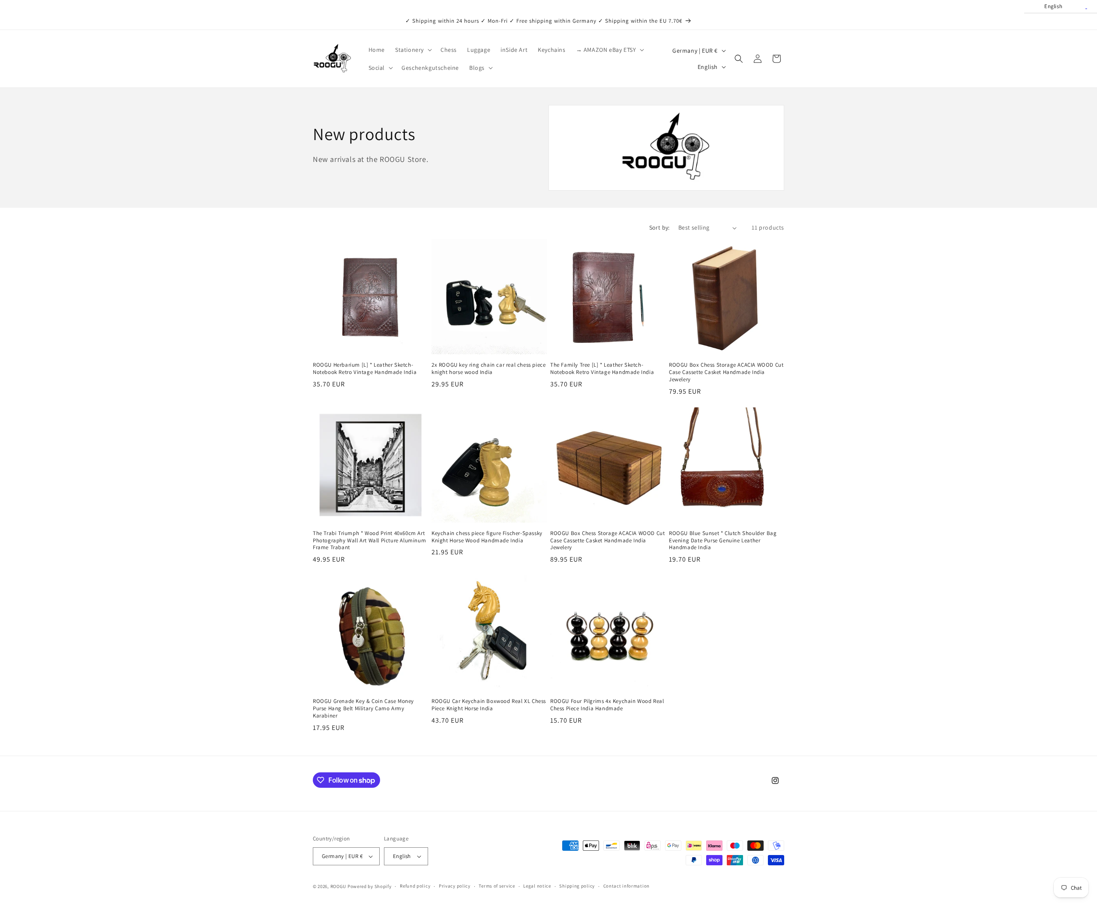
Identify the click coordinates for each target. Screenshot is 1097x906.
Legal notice (537, 886)
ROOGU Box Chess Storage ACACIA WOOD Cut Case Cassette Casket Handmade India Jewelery (726, 372)
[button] (412, 50)
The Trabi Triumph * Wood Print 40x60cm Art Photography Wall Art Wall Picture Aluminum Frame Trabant (369, 540)
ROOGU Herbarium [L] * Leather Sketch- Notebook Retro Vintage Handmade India (365, 369)
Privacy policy (455, 886)
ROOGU (338, 886)
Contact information (626, 886)
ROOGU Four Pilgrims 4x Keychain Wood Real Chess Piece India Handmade (607, 705)
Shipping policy (577, 886)
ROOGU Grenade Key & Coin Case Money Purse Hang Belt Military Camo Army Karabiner (363, 708)
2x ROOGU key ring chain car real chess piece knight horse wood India (489, 369)
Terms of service (497, 886)
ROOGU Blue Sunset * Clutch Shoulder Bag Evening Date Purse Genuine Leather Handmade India (722, 540)
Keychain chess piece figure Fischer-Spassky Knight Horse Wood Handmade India (487, 537)
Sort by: (659, 227)
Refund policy (415, 886)
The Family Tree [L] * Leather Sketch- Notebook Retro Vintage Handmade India (602, 369)
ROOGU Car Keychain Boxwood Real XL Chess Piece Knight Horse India (489, 705)
